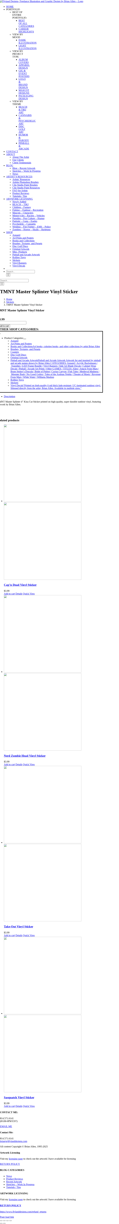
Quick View (29, 593)
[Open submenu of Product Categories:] (25, 338)
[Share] (7, 1220)
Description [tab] (9, 396)
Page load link (7, 1217)
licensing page (16, 1158)
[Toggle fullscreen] (4, 1220)
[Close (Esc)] (10, 1220)
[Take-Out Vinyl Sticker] (53, 844)
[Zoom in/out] (1, 1220)
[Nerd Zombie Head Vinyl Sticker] (53, 673)
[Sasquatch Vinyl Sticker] (53, 1015)
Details (18, 593)
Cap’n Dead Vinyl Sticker (20, 584)
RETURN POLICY (10, 1164)
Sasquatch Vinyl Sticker (19, 1097)
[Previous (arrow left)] (1, 1223)
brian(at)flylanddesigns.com (13, 1141)
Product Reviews (14, 1179)
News (9, 1176)
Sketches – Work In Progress (20, 1184)
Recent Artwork (14, 1181)
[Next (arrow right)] (4, 1223)
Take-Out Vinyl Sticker (18, 926)
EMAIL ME (6, 1126)
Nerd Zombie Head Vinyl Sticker (25, 755)
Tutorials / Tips (13, 1187)
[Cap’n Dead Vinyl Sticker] (53, 502)
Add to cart (9, 593)
